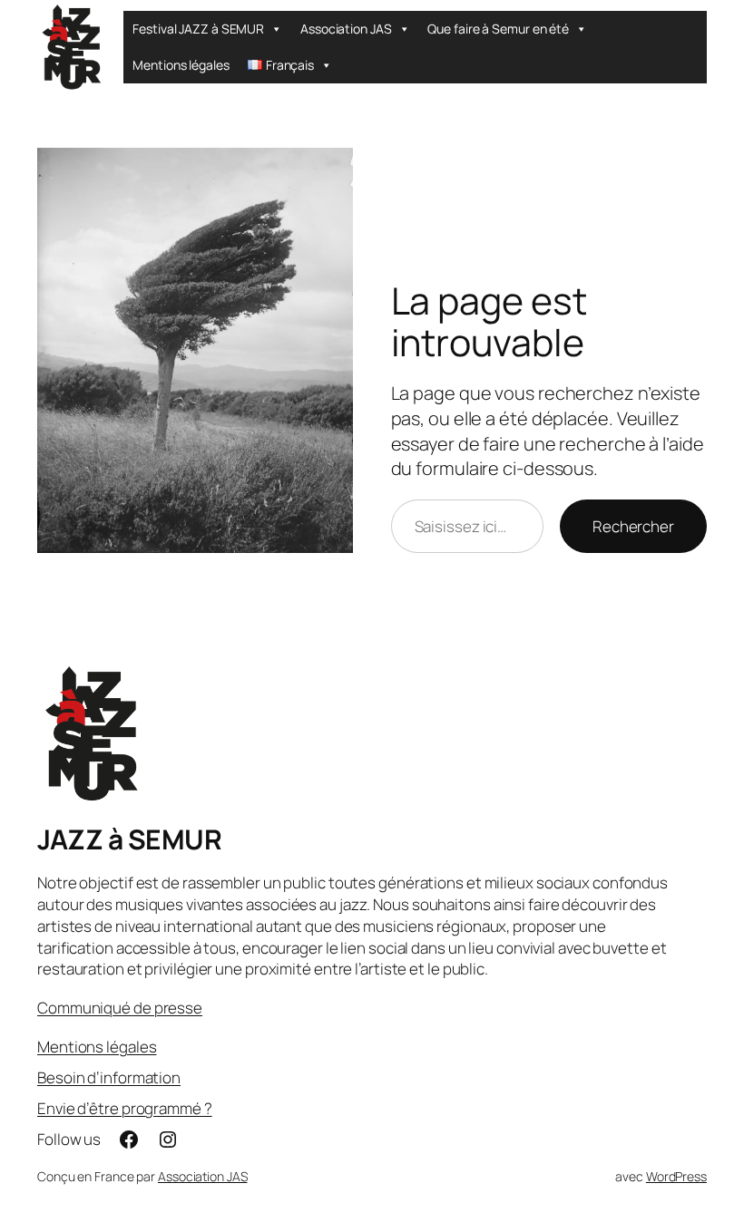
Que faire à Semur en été (498, 28)
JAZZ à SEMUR (129, 839)
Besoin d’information (109, 1077)
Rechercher (633, 526)
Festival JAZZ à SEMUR (198, 28)
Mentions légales (180, 64)
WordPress (676, 1176)
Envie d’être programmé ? (124, 1108)
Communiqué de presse (119, 1007)
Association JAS (346, 28)
